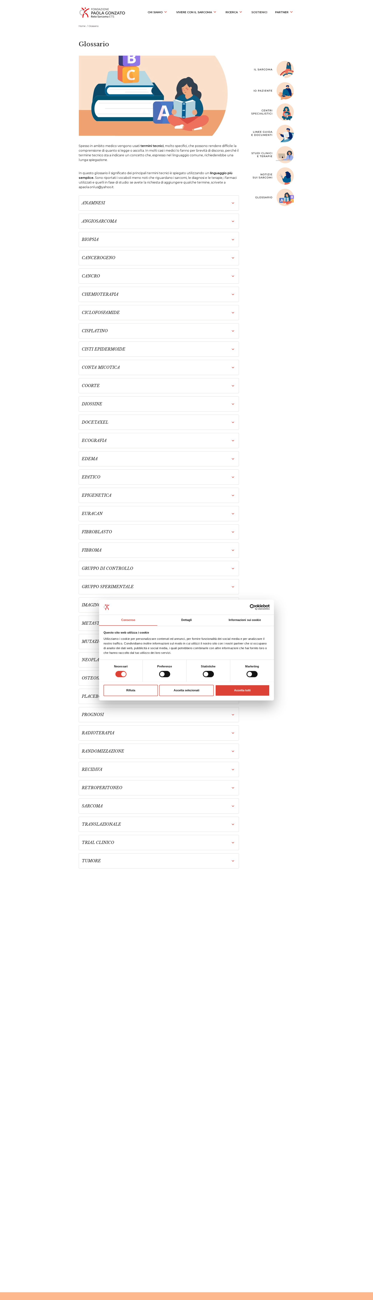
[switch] (164, 674)
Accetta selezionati (186, 690)
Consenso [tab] (128, 620)
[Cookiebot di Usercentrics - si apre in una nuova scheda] (253, 607)
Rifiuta (130, 690)
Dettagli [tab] (186, 620)
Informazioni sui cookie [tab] (245, 620)
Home (82, 25)
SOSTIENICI (259, 12)
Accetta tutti (242, 690)
